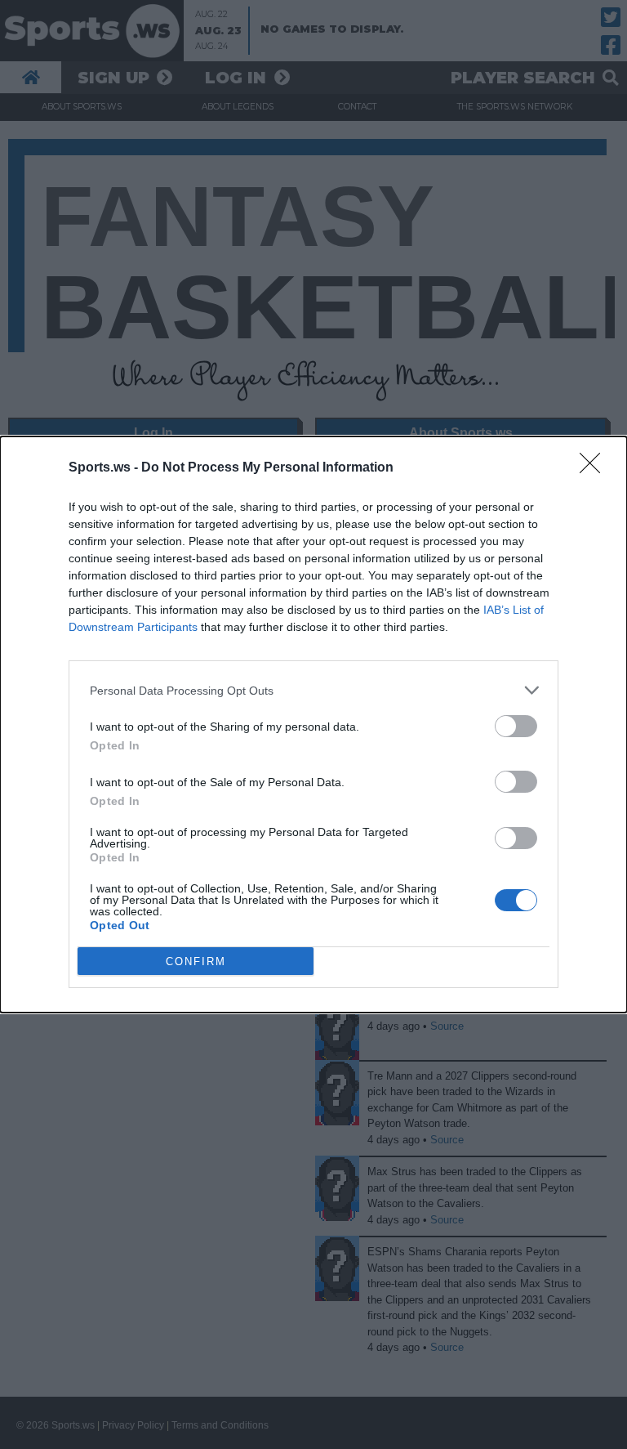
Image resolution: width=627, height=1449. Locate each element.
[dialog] (313, 724)
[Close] (595, 468)
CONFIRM (196, 961)
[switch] (516, 726)
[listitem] (313, 690)
